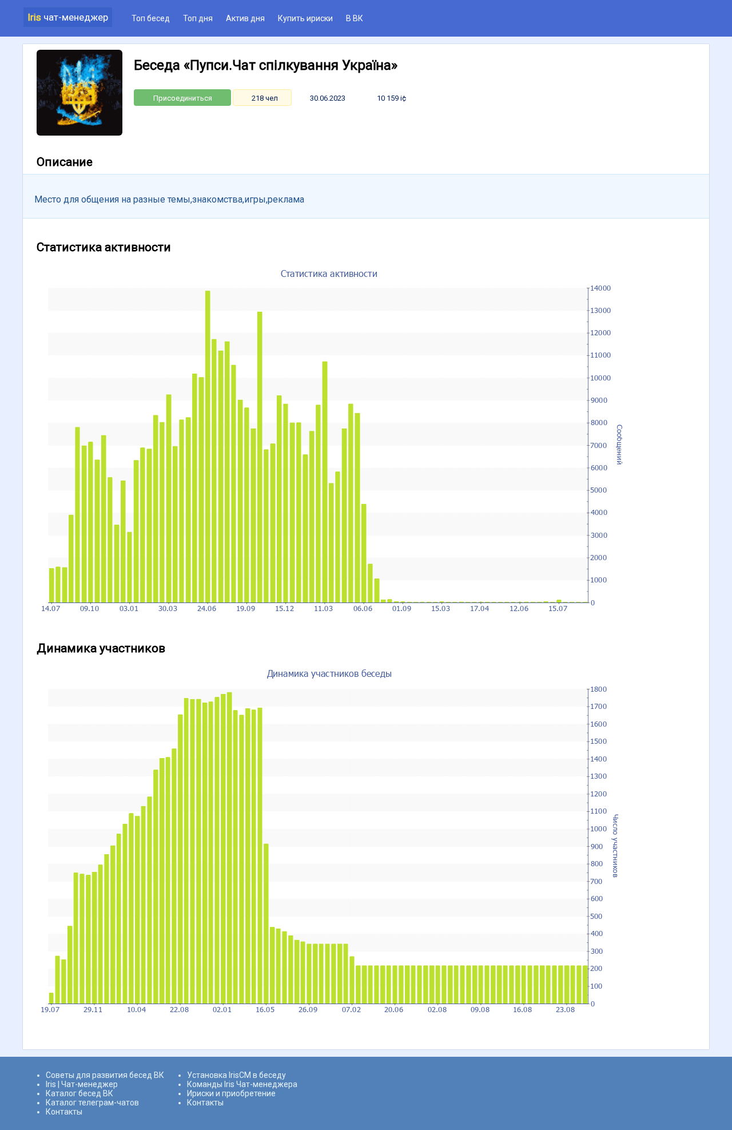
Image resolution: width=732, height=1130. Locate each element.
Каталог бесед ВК (79, 1093)
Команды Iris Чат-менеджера (242, 1084)
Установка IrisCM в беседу (236, 1075)
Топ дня (198, 18)
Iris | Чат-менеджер (82, 1084)
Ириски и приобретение (231, 1093)
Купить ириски (305, 18)
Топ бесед (151, 18)
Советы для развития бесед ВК (105, 1075)
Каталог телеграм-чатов (92, 1102)
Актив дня (245, 18)
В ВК (354, 18)
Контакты (64, 1111)
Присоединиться (182, 98)
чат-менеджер (67, 17)
